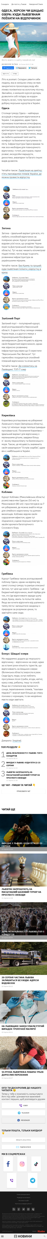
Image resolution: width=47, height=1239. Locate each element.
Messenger (25, 1120)
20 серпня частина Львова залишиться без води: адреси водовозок (20, 980)
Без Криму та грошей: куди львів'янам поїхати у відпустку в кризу (22, 269)
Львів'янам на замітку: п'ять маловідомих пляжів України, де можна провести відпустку (22, 174)
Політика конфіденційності (23, 1203)
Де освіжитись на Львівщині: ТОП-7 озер (19, 367)
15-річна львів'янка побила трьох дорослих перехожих (23, 1073)
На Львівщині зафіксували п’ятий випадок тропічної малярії (23, 1027)
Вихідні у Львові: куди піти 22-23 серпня (22, 845)
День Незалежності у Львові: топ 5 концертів (23, 933)
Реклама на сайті (24, 1200)
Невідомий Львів (36, 4)
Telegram (25, 1113)
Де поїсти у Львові (18, 4)
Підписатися (25, 1147)
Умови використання (23, 1194)
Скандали (5, 4)
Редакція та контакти (23, 1197)
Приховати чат (23, 791)
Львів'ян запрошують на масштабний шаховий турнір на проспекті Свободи (23, 775)
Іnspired (17, 740)
